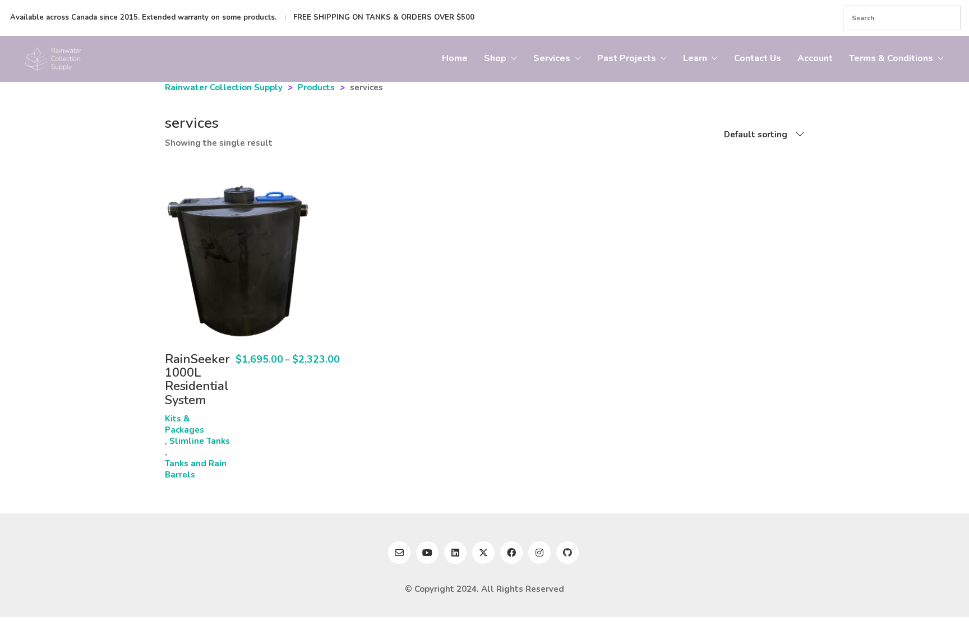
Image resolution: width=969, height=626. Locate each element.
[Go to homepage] (53, 59)
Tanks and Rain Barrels (196, 469)
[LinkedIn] (455, 552)
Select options (195, 418)
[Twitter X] (483, 552)
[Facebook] (511, 552)
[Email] (399, 552)
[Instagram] (539, 552)
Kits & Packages (184, 424)
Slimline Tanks (199, 441)
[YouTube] (427, 552)
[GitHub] (567, 552)
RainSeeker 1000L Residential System (197, 380)
